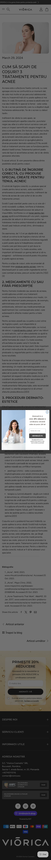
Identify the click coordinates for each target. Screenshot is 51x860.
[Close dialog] (47, 412)
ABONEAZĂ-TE (37, 436)
